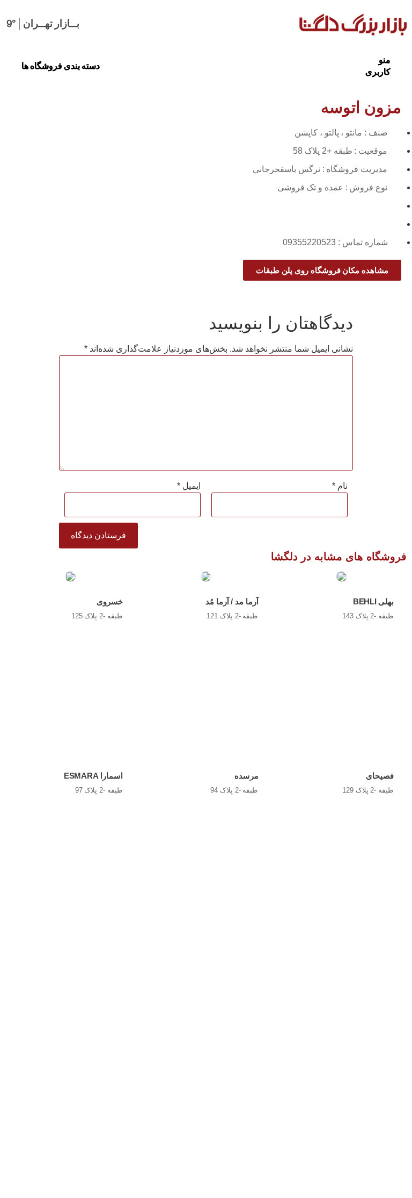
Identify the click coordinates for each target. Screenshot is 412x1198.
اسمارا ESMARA (93, 775)
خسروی (110, 601)
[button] (379, 66)
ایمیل (189, 486)
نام (340, 486)
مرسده (246, 775)
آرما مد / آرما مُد (232, 601)
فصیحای (380, 775)
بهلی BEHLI (373, 601)
